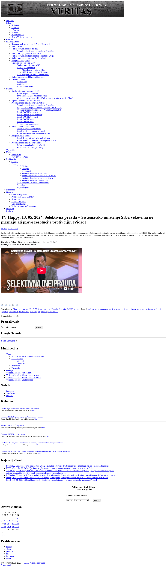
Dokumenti (26, 171)
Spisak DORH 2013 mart (27, 112)
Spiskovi (9, 89)
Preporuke (10, 190)
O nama (9, 192)
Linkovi (9, 211)
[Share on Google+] (10, 305)
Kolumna (15, 25)
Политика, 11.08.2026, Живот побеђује (13, 434)
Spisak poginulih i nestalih (27, 93)
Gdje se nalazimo (18, 204)
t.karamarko (24, 311)
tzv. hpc (33, 311)
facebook (10, 556)
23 (18, 526)
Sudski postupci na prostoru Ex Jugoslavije (29, 58)
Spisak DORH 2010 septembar (29, 114)
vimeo (8, 549)
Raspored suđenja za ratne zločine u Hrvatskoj (30, 44)
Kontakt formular (18, 201)
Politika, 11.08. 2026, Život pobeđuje (12, 425)
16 (18, 524)
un (39, 311)
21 (13, 526)
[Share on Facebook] (2, 305)
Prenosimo (21, 185)
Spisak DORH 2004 (25, 121)
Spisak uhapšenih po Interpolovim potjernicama (36, 140)
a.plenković (92, 309)
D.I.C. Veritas (22, 166)
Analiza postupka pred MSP (28, 65)
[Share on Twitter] (6, 305)
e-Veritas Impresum (19, 194)
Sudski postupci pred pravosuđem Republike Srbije (32, 56)
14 (13, 524)
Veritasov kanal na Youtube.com (35, 180)
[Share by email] (17, 305)
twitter (8, 547)
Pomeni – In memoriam (26, 86)
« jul (3, 535)
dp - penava (103, 309)
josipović (149, 309)
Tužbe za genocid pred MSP (23, 63)
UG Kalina (10, 150)
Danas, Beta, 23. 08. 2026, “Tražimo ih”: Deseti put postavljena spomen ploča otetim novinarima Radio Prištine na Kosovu (57, 477)
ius (122, 309)
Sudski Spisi (16, 46)
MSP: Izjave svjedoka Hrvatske (35, 72)
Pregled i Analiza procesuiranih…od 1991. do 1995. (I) (39, 107)
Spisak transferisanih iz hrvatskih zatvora (33, 133)
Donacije (10, 208)
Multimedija (11, 159)
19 (8, 526)
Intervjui (25, 168)
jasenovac (141, 309)
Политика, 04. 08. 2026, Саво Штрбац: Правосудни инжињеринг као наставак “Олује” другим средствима (35, 451)
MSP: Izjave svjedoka (26, 67)
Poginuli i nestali (18, 79)
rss (7, 554)
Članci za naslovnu (20, 309)
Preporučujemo (23, 187)
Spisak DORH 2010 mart (27, 117)
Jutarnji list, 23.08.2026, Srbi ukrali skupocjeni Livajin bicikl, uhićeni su (35, 473)
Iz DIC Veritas (73, 309)
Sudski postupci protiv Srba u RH (25, 49)
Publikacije (16, 154)
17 (2, 526)
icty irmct (116, 309)
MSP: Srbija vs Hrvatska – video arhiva (33, 74)
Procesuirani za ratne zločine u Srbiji (26, 143)
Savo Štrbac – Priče (19, 157)
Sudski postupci (12, 42)
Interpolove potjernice (20, 60)
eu (110, 309)
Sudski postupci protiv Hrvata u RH (26, 53)
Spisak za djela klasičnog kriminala (31, 131)
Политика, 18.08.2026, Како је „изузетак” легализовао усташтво (22, 417)
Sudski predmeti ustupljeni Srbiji (30, 147)
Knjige (9, 152)
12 (8, 524)
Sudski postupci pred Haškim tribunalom (28, 77)
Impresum (41, 563)
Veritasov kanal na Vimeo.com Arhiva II (38, 178)
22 (15, 526)
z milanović (53, 311)
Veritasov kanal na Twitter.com (24, 206)
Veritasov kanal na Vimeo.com (34, 173)
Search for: (5, 327)
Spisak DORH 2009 (25, 119)
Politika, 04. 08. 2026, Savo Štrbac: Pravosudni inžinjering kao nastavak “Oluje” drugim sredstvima (32, 443)
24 (2, 529)
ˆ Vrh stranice (7, 565)
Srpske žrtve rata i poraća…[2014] (25, 100)
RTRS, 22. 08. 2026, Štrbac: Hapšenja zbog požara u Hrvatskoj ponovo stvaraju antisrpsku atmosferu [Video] (51, 480)
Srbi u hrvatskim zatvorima (22, 126)
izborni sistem (130, 309)
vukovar (44, 311)
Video (13, 164)
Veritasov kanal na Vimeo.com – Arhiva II (23, 377)
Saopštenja (15, 28)
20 (10, 526)
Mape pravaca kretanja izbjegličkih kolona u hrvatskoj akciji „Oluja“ (45, 98)
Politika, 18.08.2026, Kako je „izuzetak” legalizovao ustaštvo (20, 408)
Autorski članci (17, 35)
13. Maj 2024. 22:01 (9, 228)
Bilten (8, 23)
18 (5, 526)
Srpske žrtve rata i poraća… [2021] (25, 91)
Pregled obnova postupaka (27, 124)
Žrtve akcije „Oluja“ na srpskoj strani (32, 96)
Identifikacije (22, 84)
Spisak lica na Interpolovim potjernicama (33, 138)
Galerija (14, 161)
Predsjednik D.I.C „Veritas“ (22, 197)
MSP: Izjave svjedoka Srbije (33, 70)
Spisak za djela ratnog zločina (29, 129)
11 (5, 524)
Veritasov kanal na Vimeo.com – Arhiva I (39, 176)
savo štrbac (13, 311)
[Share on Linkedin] (14, 305)
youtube (9, 551)
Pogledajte (15, 368)
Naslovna (10, 20)
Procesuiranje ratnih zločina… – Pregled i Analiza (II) (39, 110)
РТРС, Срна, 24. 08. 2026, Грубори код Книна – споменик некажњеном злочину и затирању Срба (49, 468)
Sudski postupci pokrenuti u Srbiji (31, 145)
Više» (32, 410)
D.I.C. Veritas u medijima (21, 37)
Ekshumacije (22, 82)
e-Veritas (15, 30)
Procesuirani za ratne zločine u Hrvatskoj (28, 103)
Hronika (14, 32)
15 (15, 524)
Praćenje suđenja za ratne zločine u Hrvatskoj (35, 51)
